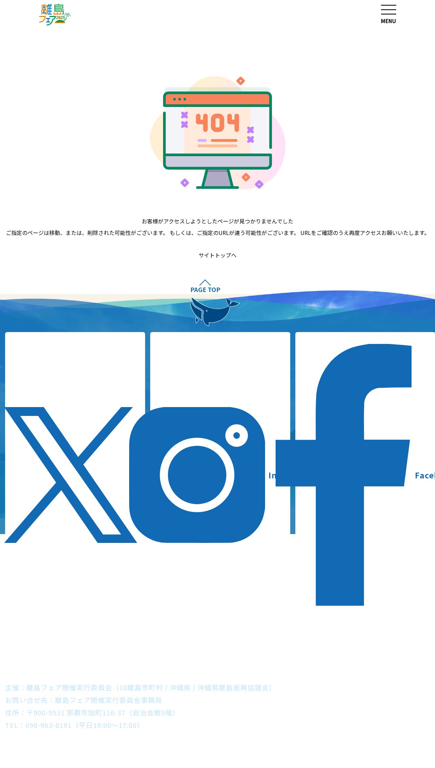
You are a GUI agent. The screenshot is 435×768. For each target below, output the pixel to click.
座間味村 (324, 642)
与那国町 (331, 654)
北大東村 (107, 654)
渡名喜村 (284, 642)
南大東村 (147, 654)
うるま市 (179, 642)
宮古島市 (186, 654)
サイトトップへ (217, 255)
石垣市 (262, 654)
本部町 (143, 642)
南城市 (215, 642)
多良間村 (226, 654)
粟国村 (248, 642)
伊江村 (110, 642)
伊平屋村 (34, 642)
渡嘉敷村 (364, 642)
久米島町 (403, 642)
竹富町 (295, 654)
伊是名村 (74, 642)
